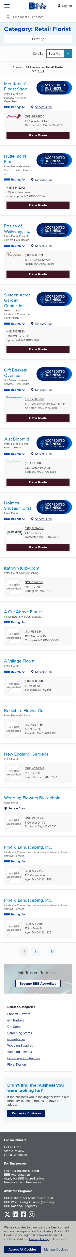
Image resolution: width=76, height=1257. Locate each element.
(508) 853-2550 (34, 528)
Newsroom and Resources (22, 1182)
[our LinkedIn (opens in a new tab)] (15, 1216)
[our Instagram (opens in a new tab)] (31, 1216)
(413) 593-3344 (34, 631)
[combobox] (59, 53)
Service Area (43, 107)
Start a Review (14, 1151)
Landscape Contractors (23, 1058)
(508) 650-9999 (34, 255)
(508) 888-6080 (35, 681)
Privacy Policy (39, 1239)
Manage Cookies (56, 1249)
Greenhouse (16, 1039)
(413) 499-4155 (34, 724)
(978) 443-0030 (34, 463)
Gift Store (14, 1026)
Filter (36, 39)
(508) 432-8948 (34, 768)
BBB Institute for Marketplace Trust (28, 1198)
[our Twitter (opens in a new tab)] (7, 1216)
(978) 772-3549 (34, 871)
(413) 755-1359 (34, 582)
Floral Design (16, 1064)
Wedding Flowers (19, 1051)
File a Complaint (15, 1154)
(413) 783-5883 (15, 331)
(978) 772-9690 (34, 924)
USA (41, 71)
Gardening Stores (19, 1033)
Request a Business (26, 1113)
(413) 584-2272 (15, 187)
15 (53, 952)
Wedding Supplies (20, 1045)
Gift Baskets (15, 1020)
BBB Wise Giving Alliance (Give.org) (29, 1202)
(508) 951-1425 (34, 818)
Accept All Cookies (22, 1249)
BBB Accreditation (17, 1174)
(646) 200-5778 (34, 399)
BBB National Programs (20, 1206)
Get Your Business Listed (21, 1170)
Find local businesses (28, 17)
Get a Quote (38, 135)
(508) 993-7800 (34, 116)
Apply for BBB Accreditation (24, 1178)
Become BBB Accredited (38, 983)
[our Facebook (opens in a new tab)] (23, 1216)
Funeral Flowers (18, 1014)
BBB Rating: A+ (14, 914)
